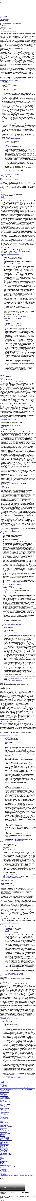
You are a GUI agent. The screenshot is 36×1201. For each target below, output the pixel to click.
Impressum (3, 1173)
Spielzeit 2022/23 (4, 1161)
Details (2, 29)
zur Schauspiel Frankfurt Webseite (9, 80)
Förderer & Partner (5, 1171)
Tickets (2, 1167)
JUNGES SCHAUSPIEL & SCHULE (10, 1166)
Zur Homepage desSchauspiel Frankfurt (5, 1164)
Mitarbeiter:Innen (4, 1170)
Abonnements (3, 1169)
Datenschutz (3, 1174)
